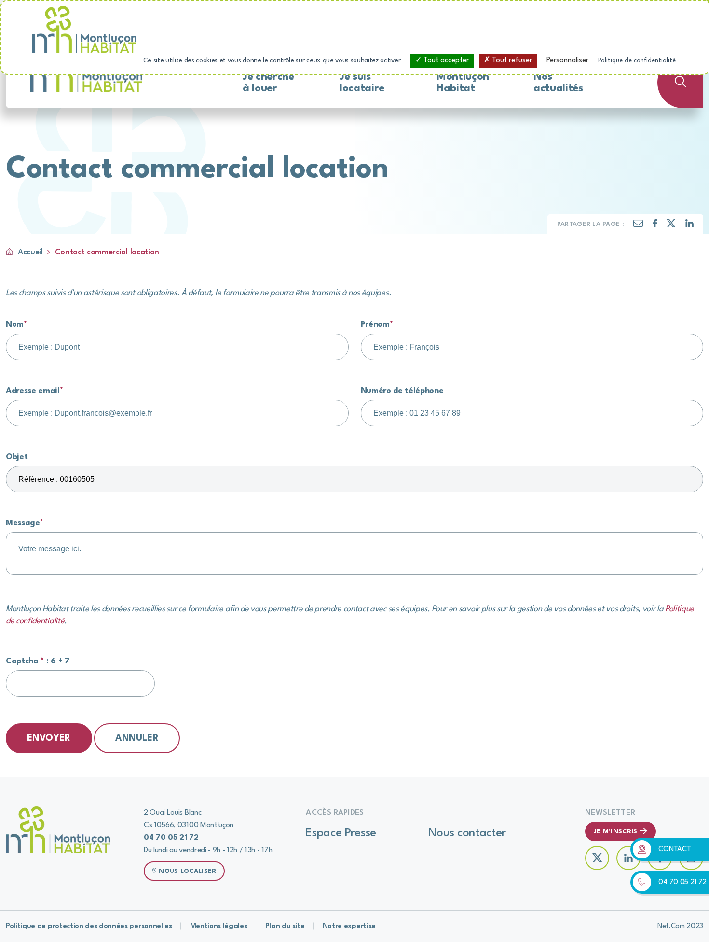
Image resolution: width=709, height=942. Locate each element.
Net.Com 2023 (680, 926)
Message (24, 523)
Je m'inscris (615, 832)
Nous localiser (187, 871)
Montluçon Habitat (462, 82)
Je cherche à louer (268, 82)
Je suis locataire (362, 82)
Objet (16, 457)
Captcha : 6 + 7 (38, 661)
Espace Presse (340, 833)
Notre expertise (349, 926)
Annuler (137, 738)
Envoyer (49, 738)
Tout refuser (511, 60)
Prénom (377, 325)
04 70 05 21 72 (682, 882)
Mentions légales (218, 926)
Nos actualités (558, 82)
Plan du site (285, 926)
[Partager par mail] (638, 225)
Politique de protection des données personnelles (89, 926)
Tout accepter (445, 60)
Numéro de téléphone (402, 391)
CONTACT (674, 849)
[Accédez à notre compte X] (597, 858)
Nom (16, 325)
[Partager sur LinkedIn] (689, 225)
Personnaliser (567, 60)
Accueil (30, 252)
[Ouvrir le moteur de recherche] (680, 82)
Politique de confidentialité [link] (637, 60)
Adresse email (34, 391)
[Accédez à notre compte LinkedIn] (628, 858)
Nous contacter (467, 833)
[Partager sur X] (671, 225)
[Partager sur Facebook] (655, 225)
